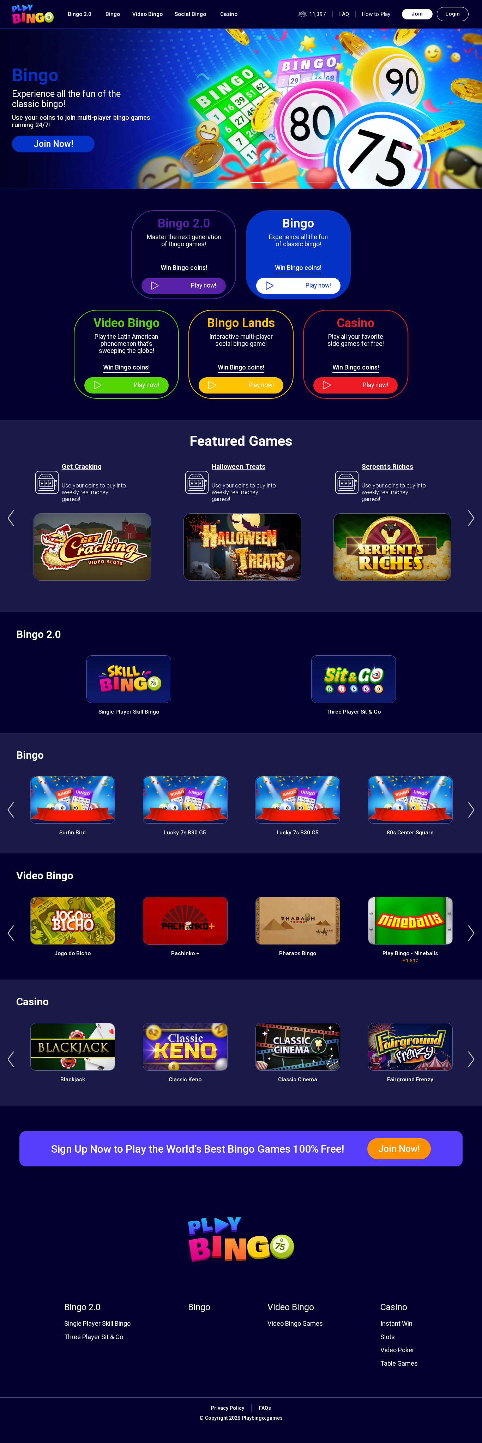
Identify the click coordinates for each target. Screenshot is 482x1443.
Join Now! (53, 144)
